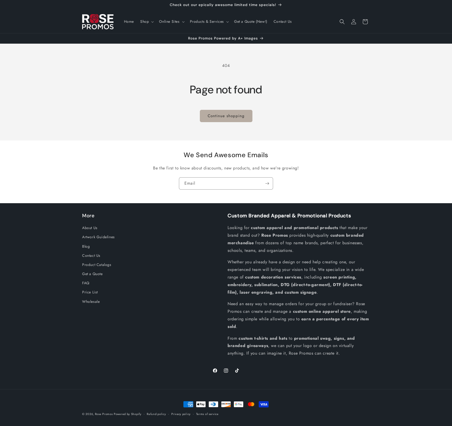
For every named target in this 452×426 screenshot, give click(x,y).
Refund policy (156, 414)
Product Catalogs (96, 264)
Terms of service (207, 414)
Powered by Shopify (128, 414)
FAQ (85, 283)
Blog (86, 246)
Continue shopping (226, 116)
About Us (90, 227)
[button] (146, 21)
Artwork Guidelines (98, 237)
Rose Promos (104, 414)
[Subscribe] (267, 183)
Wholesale (91, 301)
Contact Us (91, 255)
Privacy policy (181, 414)
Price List (90, 292)
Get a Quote (92, 273)
